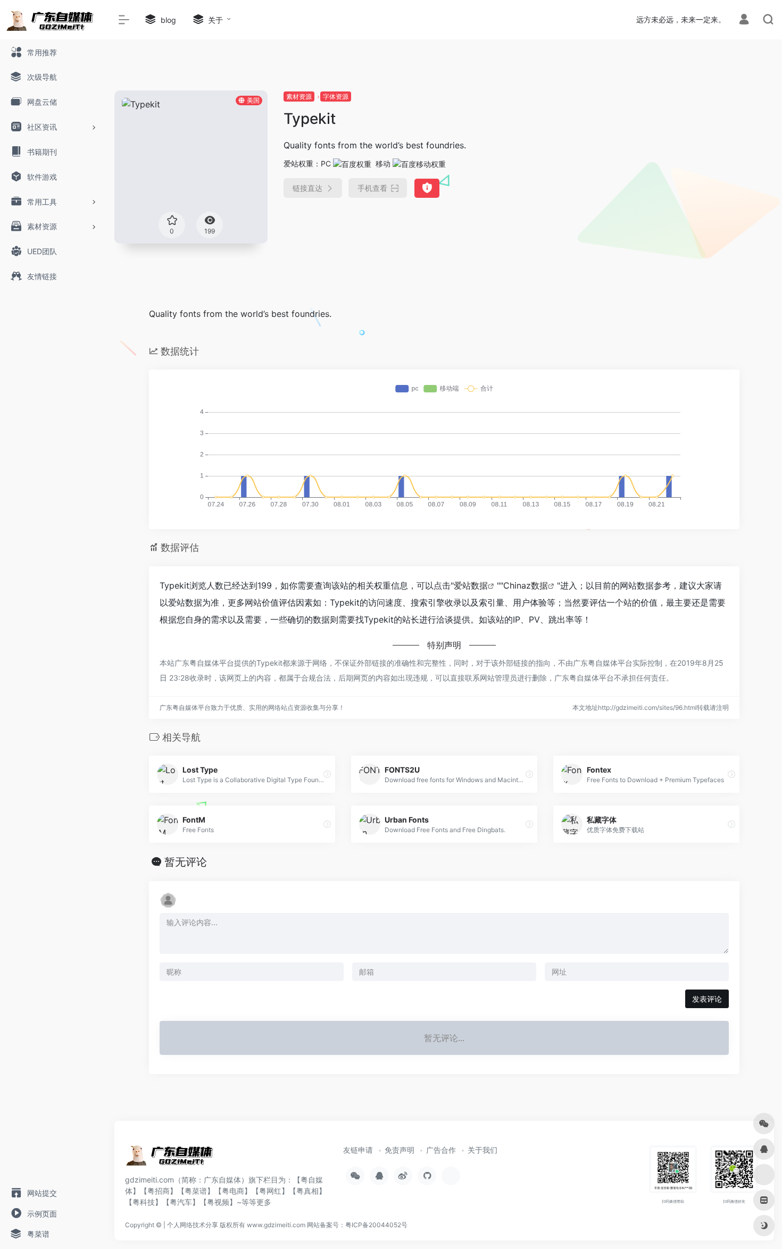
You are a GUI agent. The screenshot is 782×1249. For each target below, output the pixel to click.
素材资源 (299, 96)
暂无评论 (185, 862)
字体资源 (335, 96)
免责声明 (399, 1149)
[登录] (744, 20)
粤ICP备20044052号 (376, 1225)
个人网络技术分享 (192, 1225)
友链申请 (358, 1149)
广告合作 (441, 1149)
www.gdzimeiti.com (276, 1225)
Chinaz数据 (525, 585)
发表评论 (707, 998)
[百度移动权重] (419, 163)
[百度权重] (352, 163)
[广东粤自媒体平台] (173, 1158)
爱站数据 (471, 585)
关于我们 (482, 1149)
